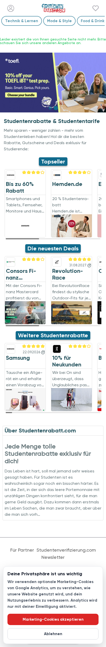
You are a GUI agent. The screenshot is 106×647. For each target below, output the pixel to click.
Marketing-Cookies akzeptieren (53, 619)
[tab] (50, 108)
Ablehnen (53, 634)
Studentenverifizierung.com (66, 550)
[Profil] (10, 8)
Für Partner (22, 550)
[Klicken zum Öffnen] (53, 82)
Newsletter (53, 557)
